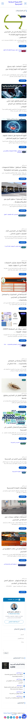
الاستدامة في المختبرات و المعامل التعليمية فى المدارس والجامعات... (14, 297)
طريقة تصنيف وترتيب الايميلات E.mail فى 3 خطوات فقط (15, 264)
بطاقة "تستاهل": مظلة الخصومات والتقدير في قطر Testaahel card (14, 169)
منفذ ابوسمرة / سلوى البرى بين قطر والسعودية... (15, 200)
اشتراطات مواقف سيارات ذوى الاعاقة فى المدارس (16, 518)
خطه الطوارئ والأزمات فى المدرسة (14, 698)
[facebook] (20, 717)
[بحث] (2, 3)
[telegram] (14, 717)
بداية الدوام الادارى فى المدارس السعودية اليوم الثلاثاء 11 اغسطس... (15, 34)
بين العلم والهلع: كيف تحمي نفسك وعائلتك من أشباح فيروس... (17, 104)
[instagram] (5, 717)
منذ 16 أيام (19, 673)
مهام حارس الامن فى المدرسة (16, 459)
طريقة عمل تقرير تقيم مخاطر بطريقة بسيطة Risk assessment (13, 688)
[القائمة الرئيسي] (25, 3)
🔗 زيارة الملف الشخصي (14, 621)
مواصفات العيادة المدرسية (17, 488)
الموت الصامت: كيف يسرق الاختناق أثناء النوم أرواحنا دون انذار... (16, 69)
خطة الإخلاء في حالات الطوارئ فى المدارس (14, 550)
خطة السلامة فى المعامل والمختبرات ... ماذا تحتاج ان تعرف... (17, 363)
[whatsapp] (8, 717)
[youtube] (17, 717)
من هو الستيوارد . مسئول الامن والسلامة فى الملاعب (15, 582)
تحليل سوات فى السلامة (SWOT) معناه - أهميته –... (15, 330)
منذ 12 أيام (19, 679)
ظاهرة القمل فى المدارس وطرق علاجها (15, 397)
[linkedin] (11, 717)
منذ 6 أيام (19, 685)
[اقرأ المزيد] (23, 46)
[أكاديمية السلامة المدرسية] (14, 3)
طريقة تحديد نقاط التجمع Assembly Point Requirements (14, 675)
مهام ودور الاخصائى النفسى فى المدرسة (15, 429)
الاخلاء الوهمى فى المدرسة (16, 693)
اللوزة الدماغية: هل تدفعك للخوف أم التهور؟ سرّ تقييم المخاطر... (15, 137)
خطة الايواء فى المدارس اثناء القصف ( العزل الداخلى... (16, 232)
